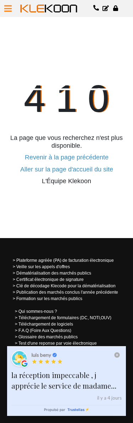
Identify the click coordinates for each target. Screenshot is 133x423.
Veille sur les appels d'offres (43, 266)
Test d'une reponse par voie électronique (57, 343)
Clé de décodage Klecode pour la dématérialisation (66, 285)
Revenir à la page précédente (67, 157)
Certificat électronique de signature (50, 279)
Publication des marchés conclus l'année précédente (67, 292)
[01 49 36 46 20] (96, 8)
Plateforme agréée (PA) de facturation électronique (65, 260)
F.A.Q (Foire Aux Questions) (44, 330)
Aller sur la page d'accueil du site (66, 169)
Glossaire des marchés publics (48, 336)
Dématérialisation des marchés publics (53, 273)
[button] (8, 8)
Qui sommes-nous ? (37, 311)
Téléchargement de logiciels (45, 324)
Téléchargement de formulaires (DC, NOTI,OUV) (64, 317)
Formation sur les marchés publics (49, 298)
